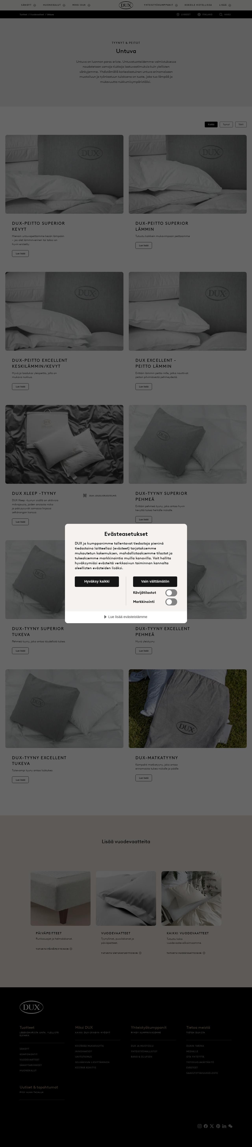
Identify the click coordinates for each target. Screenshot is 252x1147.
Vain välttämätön (155, 581)
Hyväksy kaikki (96, 581)
